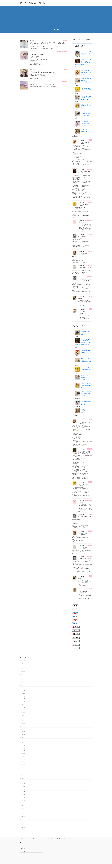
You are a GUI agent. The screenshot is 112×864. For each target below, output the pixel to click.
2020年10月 (22, 808)
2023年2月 (22, 731)
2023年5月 (22, 723)
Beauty (89, 202)
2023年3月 (22, 728)
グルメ (43, 838)
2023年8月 (22, 715)
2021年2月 (22, 797)
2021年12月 (22, 770)
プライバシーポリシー (68, 838)
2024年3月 (22, 696)
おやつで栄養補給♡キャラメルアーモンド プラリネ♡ (86, 123)
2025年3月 (22, 674)
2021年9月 (22, 778)
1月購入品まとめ (81, 298)
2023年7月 (22, 718)
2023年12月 (22, 704)
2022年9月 (22, 745)
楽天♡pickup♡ (81, 222)
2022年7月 (22, 750)
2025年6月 (22, 668)
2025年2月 (22, 677)
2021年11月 (22, 772)
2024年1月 (22, 701)
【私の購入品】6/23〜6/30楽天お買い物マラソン (44, 72)
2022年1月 (22, 767)
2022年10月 (22, 742)
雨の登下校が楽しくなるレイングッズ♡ (42, 84)
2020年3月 (22, 827)
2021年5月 (22, 789)
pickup (21, 845)
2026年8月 (22, 660)
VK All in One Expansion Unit (64, 860)
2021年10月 (22, 775)
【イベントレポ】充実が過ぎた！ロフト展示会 (86, 90)
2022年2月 (22, 764)
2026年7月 (22, 663)
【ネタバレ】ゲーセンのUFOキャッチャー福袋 (86, 105)
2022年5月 (22, 756)
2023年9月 (22, 712)
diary (53, 838)
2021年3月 (22, 794)
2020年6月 (22, 819)
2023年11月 (22, 707)
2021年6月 (22, 786)
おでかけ (89, 169)
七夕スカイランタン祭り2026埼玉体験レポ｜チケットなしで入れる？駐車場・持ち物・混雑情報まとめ (83, 63)
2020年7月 (22, 816)
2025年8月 (22, 666)
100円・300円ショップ (62, 51)
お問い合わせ (59, 838)
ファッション (27, 838)
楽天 (65, 69)
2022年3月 (22, 761)
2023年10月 (22, 709)
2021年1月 (22, 800)
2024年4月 (22, 693)
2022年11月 (22, 739)
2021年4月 (22, 791)
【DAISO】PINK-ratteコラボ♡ (39, 54)
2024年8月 (22, 687)
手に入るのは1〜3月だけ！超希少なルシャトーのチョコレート (86, 98)
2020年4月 (22, 824)
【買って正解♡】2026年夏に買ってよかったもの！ (86, 72)
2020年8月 (22, 813)
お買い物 (34, 838)
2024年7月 (22, 690)
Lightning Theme (56, 860)
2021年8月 (22, 780)
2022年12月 (22, 737)
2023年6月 (22, 720)
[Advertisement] (59, 17)
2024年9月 (22, 685)
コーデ (65, 40)
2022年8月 (22, 748)
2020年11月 (22, 805)
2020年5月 (22, 821)
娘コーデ (64, 81)
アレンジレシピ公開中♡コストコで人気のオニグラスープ (86, 53)
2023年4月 (22, 726)
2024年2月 (22, 698)
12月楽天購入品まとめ (82, 311)
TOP (22, 838)
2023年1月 (22, 734)
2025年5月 (22, 671)
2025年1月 (22, 679)
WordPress (49, 860)
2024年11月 (22, 682)
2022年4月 (22, 759)
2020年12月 (22, 802)
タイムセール (88, 220)
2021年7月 (22, 783)
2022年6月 (22, 753)
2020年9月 (22, 811)
